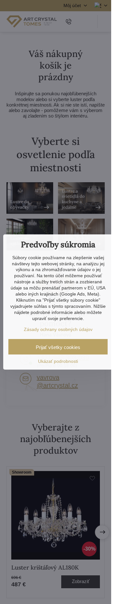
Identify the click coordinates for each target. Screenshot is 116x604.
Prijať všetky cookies (58, 347)
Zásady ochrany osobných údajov (58, 329)
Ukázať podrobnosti (58, 361)
